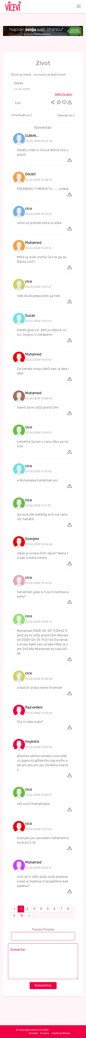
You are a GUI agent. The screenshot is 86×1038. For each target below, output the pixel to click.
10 (21, 915)
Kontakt (33, 1033)
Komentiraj (43, 985)
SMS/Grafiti (63, 95)
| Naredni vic (65, 115)
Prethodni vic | (22, 115)
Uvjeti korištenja (61, 1033)
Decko (18, 83)
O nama (44, 1033)
